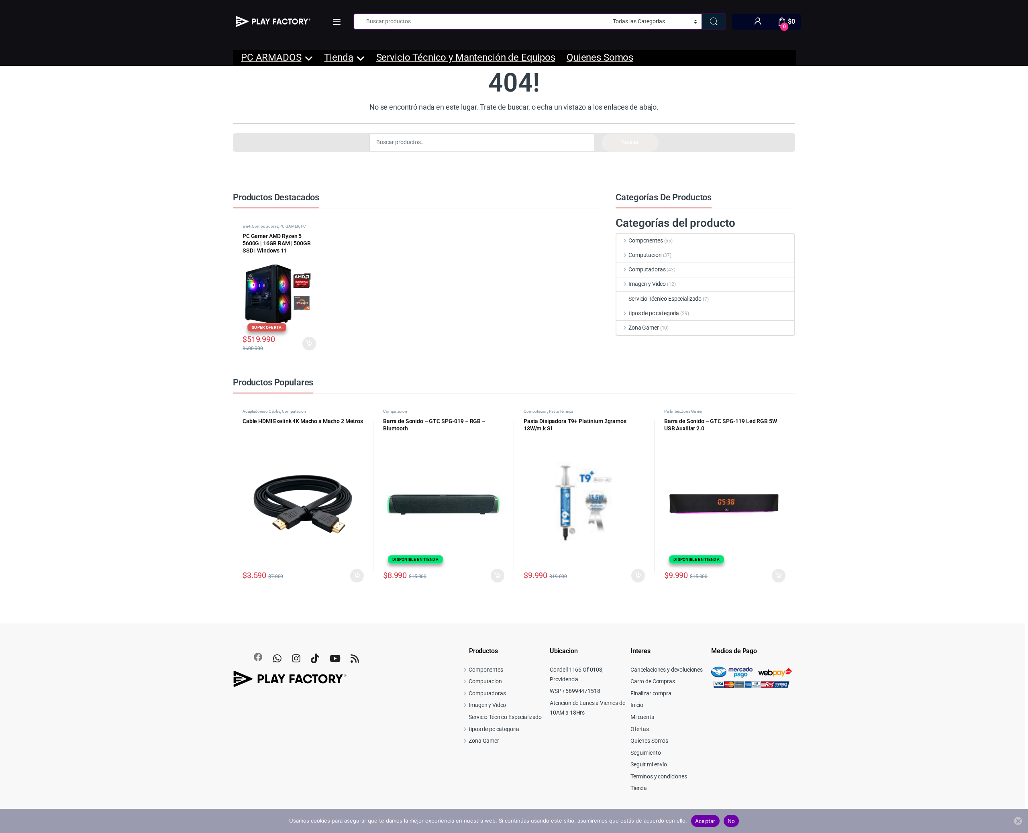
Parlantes (672, 411)
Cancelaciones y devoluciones (666, 669)
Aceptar (705, 821)
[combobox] (480, 21)
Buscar (630, 142)
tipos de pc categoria (653, 313)
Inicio (636, 705)
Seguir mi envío (648, 764)
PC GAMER (289, 226)
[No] (1018, 821)
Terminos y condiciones (658, 776)
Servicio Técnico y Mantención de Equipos (465, 57)
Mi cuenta (642, 717)
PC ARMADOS (271, 57)
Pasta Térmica (561, 411)
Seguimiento (645, 752)
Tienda (338, 57)
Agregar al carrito (354, 575)
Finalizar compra (650, 693)
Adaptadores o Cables (261, 411)
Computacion (644, 255)
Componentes (645, 240)
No (731, 821)
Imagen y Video (647, 284)
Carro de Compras (652, 681)
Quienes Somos (600, 57)
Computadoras (265, 226)
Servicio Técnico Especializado (665, 298)
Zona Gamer (643, 327)
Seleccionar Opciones (302, 343)
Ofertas (639, 729)
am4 (247, 226)
